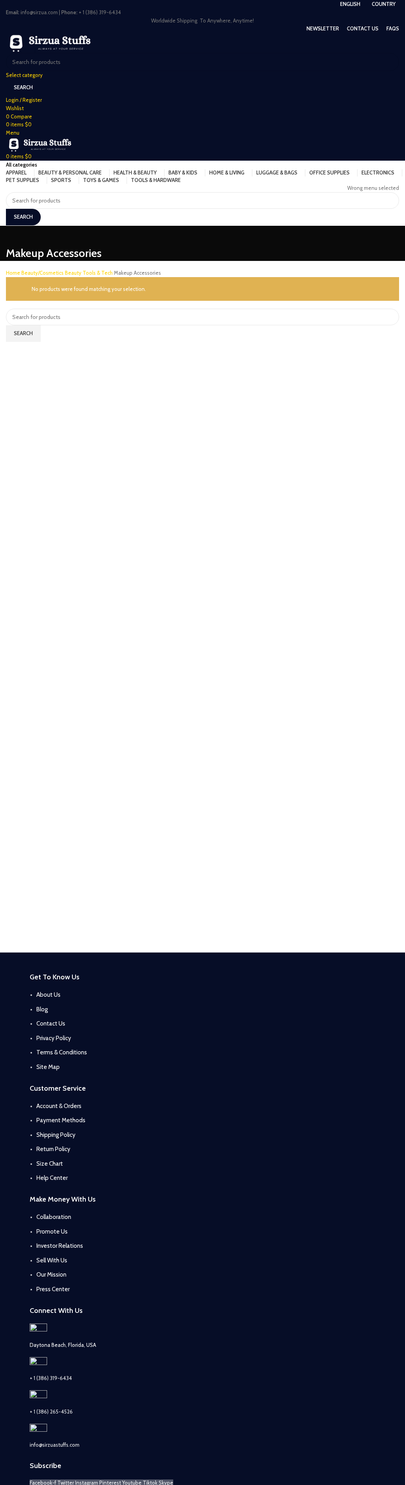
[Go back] (16, 236)
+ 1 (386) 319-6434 (51, 1378)
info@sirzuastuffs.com (54, 1445)
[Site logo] (52, 42)
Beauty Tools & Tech (89, 273)
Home (13, 273)
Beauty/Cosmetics (43, 273)
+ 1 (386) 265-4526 (51, 1411)
